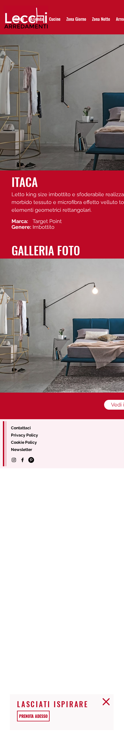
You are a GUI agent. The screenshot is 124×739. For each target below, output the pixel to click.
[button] (106, 701)
